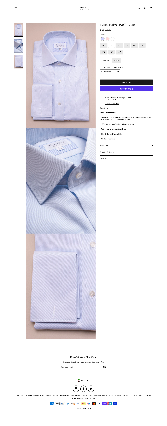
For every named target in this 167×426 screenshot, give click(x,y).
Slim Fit (116, 60)
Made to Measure (145, 395)
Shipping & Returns (107, 152)
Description (104, 108)
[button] (103, 39)
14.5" (103, 45)
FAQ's (111, 395)
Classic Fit (105, 60)
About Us (19, 395)
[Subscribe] (104, 367)
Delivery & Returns (52, 395)
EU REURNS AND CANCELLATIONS (83, 398)
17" (142, 45)
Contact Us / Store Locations (34, 395)
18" (111, 52)
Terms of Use (86, 395)
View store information (112, 104)
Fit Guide (118, 395)
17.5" (103, 52)
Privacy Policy (75, 395)
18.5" (119, 52)
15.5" (119, 45)
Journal (125, 395)
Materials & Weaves (100, 395)
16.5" (134, 45)
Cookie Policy (64, 395)
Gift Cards (133, 395)
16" (127, 45)
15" (111, 45)
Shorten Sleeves (111, 67)
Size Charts (104, 145)
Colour (102, 34)
